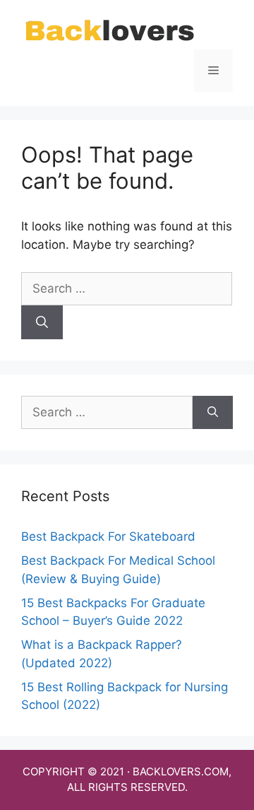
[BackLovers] (109, 31)
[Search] (42, 322)
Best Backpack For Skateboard (108, 536)
